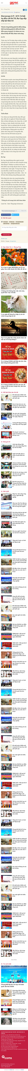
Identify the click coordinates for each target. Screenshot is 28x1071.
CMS (12, 1069)
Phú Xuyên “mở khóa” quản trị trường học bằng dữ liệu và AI (19, 433)
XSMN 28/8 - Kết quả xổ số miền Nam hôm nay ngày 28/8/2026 (18, 635)
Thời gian (7, 241)
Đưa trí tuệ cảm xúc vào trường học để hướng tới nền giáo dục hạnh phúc (19, 405)
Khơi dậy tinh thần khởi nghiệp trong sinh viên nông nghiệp (18, 579)
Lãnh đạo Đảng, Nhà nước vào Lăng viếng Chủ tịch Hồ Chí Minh (19, 446)
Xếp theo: (3, 241)
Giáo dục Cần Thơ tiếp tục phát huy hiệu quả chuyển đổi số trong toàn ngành (19, 504)
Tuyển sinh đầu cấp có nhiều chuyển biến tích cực (18, 455)
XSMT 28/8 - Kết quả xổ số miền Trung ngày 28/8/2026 (19, 644)
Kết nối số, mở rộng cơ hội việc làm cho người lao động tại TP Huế (19, 473)
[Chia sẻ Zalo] (26, 10)
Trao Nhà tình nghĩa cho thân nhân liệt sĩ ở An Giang (19, 523)
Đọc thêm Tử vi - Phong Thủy (12, 247)
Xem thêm (14, 959)
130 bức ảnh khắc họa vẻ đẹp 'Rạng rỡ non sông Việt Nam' (19, 663)
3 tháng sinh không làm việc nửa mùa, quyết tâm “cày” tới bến (13, 291)
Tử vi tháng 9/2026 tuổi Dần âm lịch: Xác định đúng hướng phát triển (13, 362)
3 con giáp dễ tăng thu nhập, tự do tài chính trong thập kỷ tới (13, 315)
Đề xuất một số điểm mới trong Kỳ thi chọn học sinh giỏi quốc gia (19, 396)
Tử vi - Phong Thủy (5, 9)
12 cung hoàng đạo (19, 221)
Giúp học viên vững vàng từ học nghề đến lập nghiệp (19, 495)
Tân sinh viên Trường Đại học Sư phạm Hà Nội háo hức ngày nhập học (19, 415)
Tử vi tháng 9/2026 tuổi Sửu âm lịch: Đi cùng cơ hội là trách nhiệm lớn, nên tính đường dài (13, 386)
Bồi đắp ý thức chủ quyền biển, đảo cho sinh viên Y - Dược (19, 570)
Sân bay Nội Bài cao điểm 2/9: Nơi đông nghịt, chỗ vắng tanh (19, 626)
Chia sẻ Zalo (16, 214)
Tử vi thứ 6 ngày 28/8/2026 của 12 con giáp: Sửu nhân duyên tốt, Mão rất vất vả (13, 268)
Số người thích (13, 241)
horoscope (5, 221)
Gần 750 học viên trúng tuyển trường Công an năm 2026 (18, 672)
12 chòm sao (11, 221)
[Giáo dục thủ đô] (14, 2)
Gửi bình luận (6, 234)
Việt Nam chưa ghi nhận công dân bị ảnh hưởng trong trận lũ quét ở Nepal (19, 1020)
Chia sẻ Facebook (6, 214)
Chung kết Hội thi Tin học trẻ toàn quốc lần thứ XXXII (19, 551)
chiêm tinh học (6, 223)
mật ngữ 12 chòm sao (15, 223)
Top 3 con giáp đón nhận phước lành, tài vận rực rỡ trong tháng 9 (13, 338)
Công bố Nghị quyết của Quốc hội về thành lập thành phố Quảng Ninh (19, 1001)
